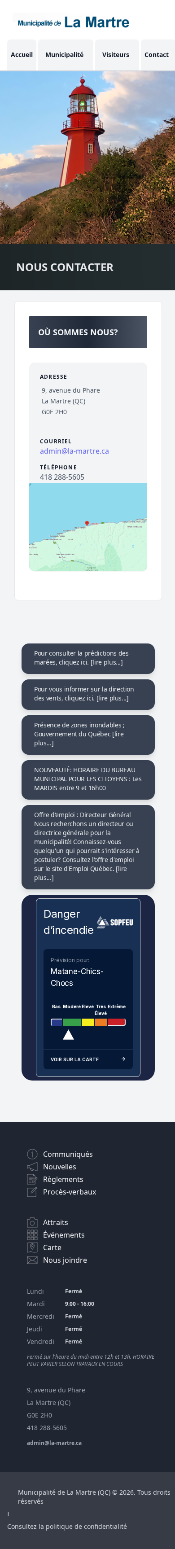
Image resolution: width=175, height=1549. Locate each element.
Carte (52, 1247)
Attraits (55, 1222)
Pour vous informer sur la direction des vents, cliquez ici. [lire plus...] (84, 693)
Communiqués (68, 1154)
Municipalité (64, 54)
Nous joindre (65, 1260)
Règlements (63, 1179)
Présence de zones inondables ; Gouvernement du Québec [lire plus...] (79, 734)
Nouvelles (59, 1167)
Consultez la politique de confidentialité (67, 1526)
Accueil (22, 54)
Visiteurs (115, 54)
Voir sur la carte (75, 1059)
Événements (64, 1235)
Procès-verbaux (69, 1192)
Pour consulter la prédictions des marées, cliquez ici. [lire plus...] (81, 657)
